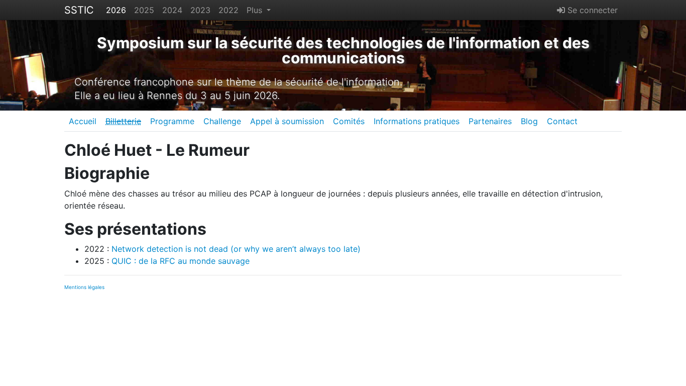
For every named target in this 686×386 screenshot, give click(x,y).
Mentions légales (84, 287)
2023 (200, 10)
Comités (349, 121)
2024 (172, 10)
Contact (562, 121)
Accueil (82, 121)
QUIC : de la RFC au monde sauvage (180, 261)
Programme (172, 121)
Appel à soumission (287, 121)
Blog (529, 121)
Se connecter (591, 10)
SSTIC (79, 10)
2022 (228, 10)
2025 (144, 10)
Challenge (222, 121)
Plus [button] (256, 10)
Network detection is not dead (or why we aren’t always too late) (236, 249)
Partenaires (490, 121)
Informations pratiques (417, 121)
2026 (116, 10)
